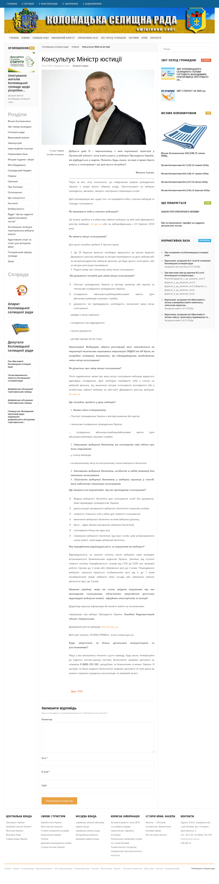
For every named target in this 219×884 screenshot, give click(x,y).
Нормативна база (88, 38)
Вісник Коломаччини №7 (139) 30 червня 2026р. (185, 165)
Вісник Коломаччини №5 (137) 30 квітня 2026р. (184, 182)
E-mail (46, 772)
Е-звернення (70, 3)
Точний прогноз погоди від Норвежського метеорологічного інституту (126, 851)
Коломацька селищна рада (55, 47)
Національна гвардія (51, 835)
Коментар (47, 719)
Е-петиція (28, 3)
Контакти (155, 38)
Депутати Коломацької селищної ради (20, 346)
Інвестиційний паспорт (20, 148)
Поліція (44, 839)
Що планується (16, 197)
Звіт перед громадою (113, 38)
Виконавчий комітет (63, 38)
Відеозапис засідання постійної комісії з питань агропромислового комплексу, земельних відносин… (185, 302)
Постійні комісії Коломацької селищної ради (19, 364)
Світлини (134, 38)
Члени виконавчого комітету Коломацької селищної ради (19, 378)
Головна (12, 3)
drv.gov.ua (96, 224)
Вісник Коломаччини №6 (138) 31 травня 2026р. (185, 173)
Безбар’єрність (16, 208)
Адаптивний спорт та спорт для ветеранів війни (19, 243)
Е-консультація (48, 3)
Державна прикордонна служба (56, 843)
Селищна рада (40, 38)
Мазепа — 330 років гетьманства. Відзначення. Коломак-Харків (159, 826)
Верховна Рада (13, 835)
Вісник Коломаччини (19, 121)
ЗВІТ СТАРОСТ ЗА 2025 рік (191, 91)
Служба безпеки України (53, 847)
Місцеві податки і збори (21, 159)
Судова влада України (16, 839)
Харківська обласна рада (88, 831)
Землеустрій (15, 143)
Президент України (15, 822)
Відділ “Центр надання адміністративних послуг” (20, 218)
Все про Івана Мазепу (156, 835)
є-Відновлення (92, 3)
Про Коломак (15, 186)
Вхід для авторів (172, 869)
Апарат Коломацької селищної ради (20, 308)
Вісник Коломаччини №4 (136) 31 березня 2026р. (185, 190)
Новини (25, 38)
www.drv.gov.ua (109, 626)
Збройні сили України (51, 822)
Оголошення (15, 192)
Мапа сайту (149, 869)
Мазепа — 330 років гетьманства (128, 869)
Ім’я (45, 758)
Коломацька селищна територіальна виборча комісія (21, 230)
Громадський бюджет (20, 170)
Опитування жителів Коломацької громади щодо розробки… (19, 83)
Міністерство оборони (51, 826)
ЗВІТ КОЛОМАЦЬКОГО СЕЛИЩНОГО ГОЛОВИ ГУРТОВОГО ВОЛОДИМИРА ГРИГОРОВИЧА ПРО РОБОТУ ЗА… (193, 74)
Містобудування (17, 165)
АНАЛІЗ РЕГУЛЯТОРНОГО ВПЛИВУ (180, 211)
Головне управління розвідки (55, 831)
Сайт (44, 785)
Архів (144, 38)
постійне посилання (55, 154)
